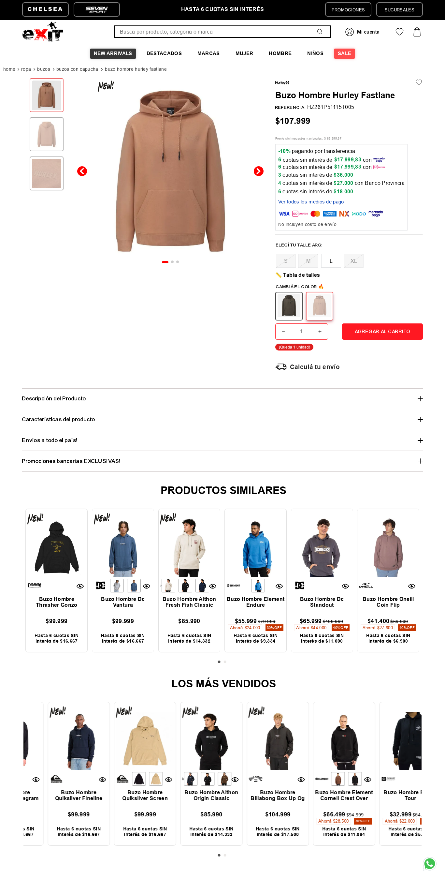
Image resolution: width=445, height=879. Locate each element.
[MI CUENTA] (363, 31)
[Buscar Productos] (321, 31)
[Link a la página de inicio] (10, 70)
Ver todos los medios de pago (311, 201)
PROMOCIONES (348, 9)
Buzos (43, 69)
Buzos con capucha (77, 69)
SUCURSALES (399, 9)
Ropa (26, 69)
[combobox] (222, 31)
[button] (286, 261)
